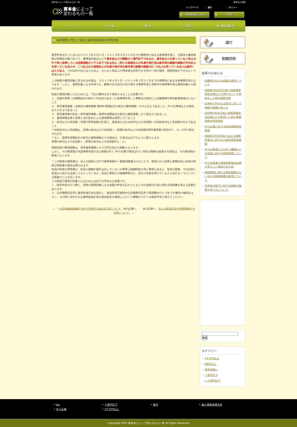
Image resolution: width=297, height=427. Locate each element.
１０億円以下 (212, 380)
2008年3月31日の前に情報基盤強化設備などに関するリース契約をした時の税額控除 (223, 94)
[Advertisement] (223, 262)
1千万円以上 (187, 26)
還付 (216, 7)
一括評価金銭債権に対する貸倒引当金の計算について (89, 208)
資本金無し (211, 369)
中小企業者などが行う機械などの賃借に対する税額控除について (223, 153)
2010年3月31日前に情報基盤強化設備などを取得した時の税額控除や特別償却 (223, 116)
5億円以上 (211, 364)
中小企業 (109, 26)
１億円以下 (148, 26)
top (195, 7)
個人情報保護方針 (236, 7)
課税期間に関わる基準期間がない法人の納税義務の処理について (223, 176)
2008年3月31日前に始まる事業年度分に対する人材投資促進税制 (223, 140)
